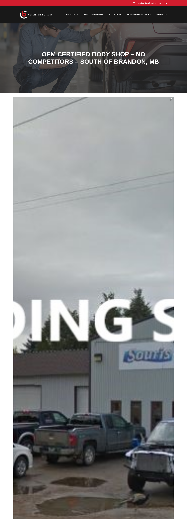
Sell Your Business (93, 14)
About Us (70, 14)
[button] (171, 99)
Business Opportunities (139, 14)
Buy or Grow (115, 14)
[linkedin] (166, 3)
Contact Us (161, 14)
